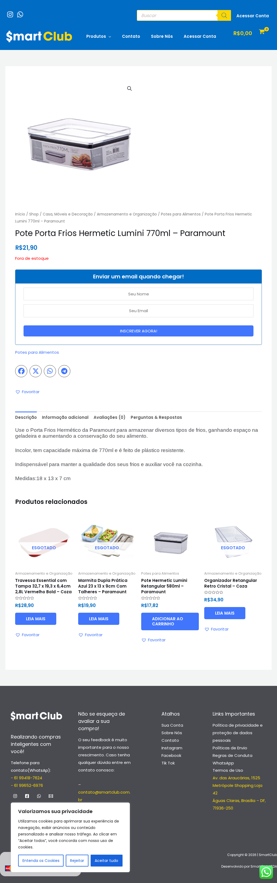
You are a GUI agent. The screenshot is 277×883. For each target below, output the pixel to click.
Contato (131, 36)
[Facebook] (27, 796)
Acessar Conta (200, 36)
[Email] (51, 796)
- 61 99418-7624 (26, 778)
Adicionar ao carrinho (167, 621)
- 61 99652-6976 (27, 785)
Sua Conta (172, 725)
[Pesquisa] (224, 15)
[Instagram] (8, 11)
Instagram (171, 748)
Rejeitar (77, 860)
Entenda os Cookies (41, 860)
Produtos (96, 36)
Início (20, 214)
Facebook (171, 755)
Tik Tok (168, 763)
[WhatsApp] (18, 11)
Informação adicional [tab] (65, 417)
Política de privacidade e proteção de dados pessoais (238, 732)
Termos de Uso (228, 770)
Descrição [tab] (26, 417)
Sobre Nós (162, 36)
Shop (34, 214)
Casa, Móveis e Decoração (68, 214)
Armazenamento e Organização (127, 214)
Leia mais (35, 619)
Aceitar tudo (106, 860)
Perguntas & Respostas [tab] (156, 417)
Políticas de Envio (230, 748)
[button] (129, 88)
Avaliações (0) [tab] (110, 417)
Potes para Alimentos (181, 214)
